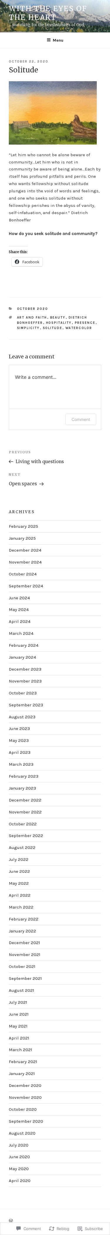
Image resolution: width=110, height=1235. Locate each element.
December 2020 (25, 1085)
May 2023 (19, 740)
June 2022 (19, 871)
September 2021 (25, 978)
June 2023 (19, 728)
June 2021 (19, 1014)
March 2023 (21, 764)
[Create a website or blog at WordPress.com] (11, 1221)
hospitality (59, 323)
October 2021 (22, 966)
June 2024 (19, 597)
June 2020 (19, 1156)
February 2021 (23, 1061)
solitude (52, 328)
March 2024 (21, 633)
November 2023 (25, 681)
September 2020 (26, 1121)
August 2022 (22, 847)
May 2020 (19, 1168)
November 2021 (24, 954)
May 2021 (18, 1026)
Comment (81, 419)
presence (85, 323)
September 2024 (26, 586)
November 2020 (25, 1097)
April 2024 (20, 621)
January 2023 (22, 788)
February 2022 (23, 919)
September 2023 (26, 705)
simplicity (28, 328)
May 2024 (19, 609)
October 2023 (23, 693)
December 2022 (25, 800)
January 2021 (22, 1073)
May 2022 (19, 883)
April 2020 (20, 1180)
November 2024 (25, 562)
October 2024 (23, 574)
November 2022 (25, 812)
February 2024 (23, 645)
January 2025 (22, 538)
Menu (58, 40)
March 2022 (21, 907)
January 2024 (22, 657)
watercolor (78, 328)
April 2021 (19, 1038)
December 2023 (25, 669)
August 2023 (22, 716)
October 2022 (23, 824)
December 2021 (24, 942)
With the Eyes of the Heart (48, 13)
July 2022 (18, 859)
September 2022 (26, 835)
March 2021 (20, 1049)
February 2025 (23, 526)
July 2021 (18, 1002)
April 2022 (20, 895)
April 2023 (20, 752)
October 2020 (32, 309)
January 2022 (22, 931)
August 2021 (21, 990)
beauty (58, 317)
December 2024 (25, 550)
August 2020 (22, 1133)
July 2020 (18, 1145)
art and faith (32, 317)
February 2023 (23, 776)
